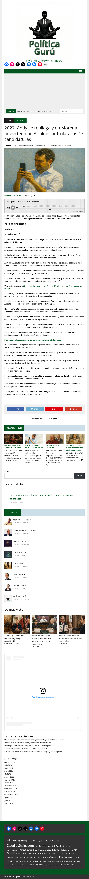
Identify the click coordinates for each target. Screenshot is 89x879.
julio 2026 (8, 765)
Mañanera (52, 857)
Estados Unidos (67, 850)
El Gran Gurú (9, 446)
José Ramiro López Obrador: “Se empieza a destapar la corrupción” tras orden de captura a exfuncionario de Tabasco (54, 457)
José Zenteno (19, 574)
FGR (75, 850)
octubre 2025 (9, 791)
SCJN (32, 865)
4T (9, 840)
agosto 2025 (9, 797)
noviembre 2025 (10, 788)
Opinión (7, 448)
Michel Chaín (19, 585)
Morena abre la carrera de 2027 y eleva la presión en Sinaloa (27, 742)
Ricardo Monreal (11, 865)
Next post (53, 418)
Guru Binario (19, 552)
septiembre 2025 (11, 794)
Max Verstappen (41, 857)
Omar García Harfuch (32, 861)
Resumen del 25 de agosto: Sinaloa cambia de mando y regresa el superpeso (34, 751)
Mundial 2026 (73, 857)
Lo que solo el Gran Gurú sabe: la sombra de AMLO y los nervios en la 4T (74, 456)
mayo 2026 (8, 771)
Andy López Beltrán (43, 841)
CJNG (58, 841)
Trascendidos (16, 448)
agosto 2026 (9, 762)
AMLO (32, 840)
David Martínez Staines (24, 530)
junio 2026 (8, 768)
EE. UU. (35, 850)
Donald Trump (25, 849)
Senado (60, 865)
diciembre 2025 (10, 786)
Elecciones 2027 (41, 146)
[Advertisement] (44, 92)
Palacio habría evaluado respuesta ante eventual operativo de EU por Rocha (42, 638)
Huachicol (55, 853)
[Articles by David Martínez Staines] (8, 534)
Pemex (44, 861)
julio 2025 (8, 800)
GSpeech (81, 211)
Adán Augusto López (20, 840)
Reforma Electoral (73, 861)
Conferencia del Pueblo (50, 845)
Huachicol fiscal (65, 853)
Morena (68, 146)
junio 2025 (8, 803)
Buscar (7, 471)
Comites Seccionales (25, 146)
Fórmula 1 (11, 853)
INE (73, 853)
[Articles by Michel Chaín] (8, 589)
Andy (14, 146)
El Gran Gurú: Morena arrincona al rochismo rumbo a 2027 (26, 748)
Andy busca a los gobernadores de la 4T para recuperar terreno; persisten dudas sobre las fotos (33, 456)
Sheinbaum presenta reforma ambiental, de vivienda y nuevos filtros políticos (34, 740)
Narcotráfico (19, 861)
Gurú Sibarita (19, 563)
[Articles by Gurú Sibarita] (8, 567)
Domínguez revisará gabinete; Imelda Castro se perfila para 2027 (29, 745)
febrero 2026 (9, 780)
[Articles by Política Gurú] (8, 600)
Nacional (49, 446)
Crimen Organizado (12, 850)
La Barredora (10, 857)
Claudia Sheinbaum (20, 845)
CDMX (53, 840)
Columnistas (70, 446)
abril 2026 (8, 774)
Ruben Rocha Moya (23, 865)
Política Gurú (17, 196)
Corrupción (67, 846)
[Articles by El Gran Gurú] (8, 545)
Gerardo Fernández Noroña (25, 853)
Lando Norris (19, 857)
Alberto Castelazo (22, 519)
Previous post (38, 418)
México (10, 861)
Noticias (17, 446)
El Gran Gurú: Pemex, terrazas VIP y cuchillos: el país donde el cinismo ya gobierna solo (13, 455)
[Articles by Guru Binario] (8, 556)
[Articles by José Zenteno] (8, 578)
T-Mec (72, 865)
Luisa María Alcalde (56, 146)
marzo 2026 (9, 777)
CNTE (36, 846)
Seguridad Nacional (50, 865)
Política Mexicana (60, 861)
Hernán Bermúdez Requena (43, 853)
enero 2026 (8, 783)
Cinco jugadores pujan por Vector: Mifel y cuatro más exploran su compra (43, 287)
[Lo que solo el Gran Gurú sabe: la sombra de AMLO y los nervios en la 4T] (75, 442)
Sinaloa (66, 865)
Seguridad (39, 864)
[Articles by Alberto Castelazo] (8, 524)
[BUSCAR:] (71, 111)
